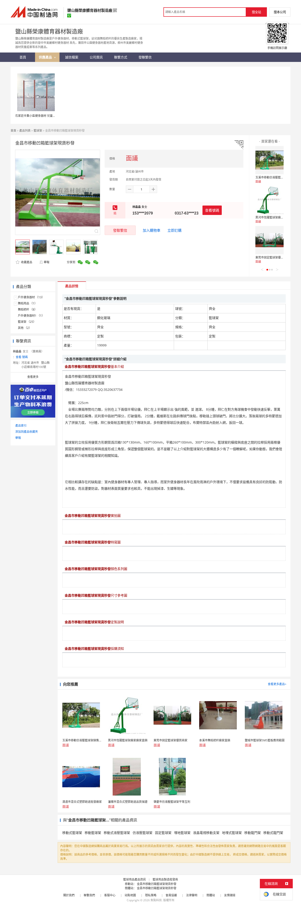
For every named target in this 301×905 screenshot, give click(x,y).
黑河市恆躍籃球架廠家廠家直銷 (275, 217)
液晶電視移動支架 (206, 832)
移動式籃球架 (72, 832)
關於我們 (69, 895)
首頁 (13, 131)
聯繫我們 (89, 895)
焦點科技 (156, 900)
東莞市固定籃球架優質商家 (272, 257)
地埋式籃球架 (232, 832)
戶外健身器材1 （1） (31, 316)
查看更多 (33, 377)
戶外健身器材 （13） (31, 297)
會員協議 (171, 895)
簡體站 (210, 895)
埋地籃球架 (182, 832)
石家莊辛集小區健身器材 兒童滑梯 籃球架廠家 (44, 116)
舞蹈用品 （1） (27, 303)
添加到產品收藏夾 (26, 432)
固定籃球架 (163, 832)
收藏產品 (26, 262)
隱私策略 (150, 895)
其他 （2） (25, 328)
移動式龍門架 (273, 832)
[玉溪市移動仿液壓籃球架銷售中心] (269, 160)
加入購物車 (151, 230)
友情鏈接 (229, 895)
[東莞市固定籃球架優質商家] (269, 240)
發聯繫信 (120, 230)
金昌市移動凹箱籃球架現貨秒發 (156, 884)
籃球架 (38, 131)
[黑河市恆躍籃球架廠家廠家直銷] (269, 200)
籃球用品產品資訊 (134, 879)
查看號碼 (212, 210)
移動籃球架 (93, 832)
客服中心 (109, 895)
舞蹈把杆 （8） (27, 309)
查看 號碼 (22, 357)
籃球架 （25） (27, 322)
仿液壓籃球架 (142, 832)
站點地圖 (130, 895)
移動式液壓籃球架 (117, 832)
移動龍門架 (252, 832)
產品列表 (25, 131)
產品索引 (21, 426)
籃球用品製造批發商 (165, 879)
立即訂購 (174, 230)
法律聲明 (191, 895)
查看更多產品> (277, 684)
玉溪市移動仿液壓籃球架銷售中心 (276, 177)
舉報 (46, 262)
